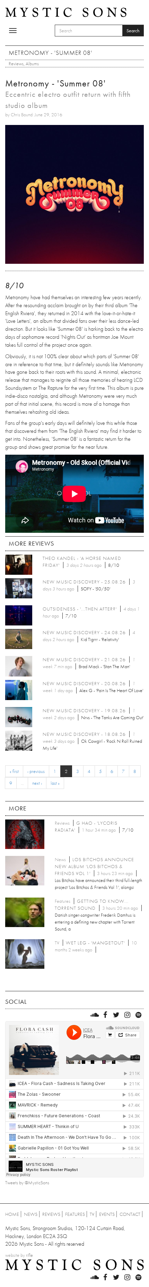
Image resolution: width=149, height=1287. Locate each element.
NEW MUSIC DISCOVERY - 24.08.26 (84, 632)
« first (14, 771)
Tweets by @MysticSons (27, 1182)
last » (55, 783)
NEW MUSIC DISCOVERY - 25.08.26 (84, 582)
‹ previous (36, 771)
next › (37, 783)
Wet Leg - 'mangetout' (95, 943)
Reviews (16, 63)
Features (75, 1214)
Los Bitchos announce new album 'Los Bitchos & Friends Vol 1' (94, 866)
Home (12, 1214)
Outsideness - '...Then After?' (80, 609)
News (30, 1214)
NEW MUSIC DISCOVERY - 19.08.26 (84, 710)
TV (92, 1214)
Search (133, 30)
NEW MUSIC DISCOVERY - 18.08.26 (84, 734)
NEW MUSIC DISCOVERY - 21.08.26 (84, 659)
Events (107, 1214)
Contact (130, 1214)
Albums (32, 63)
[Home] (65, 12)
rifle (29, 1255)
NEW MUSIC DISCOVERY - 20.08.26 (84, 683)
